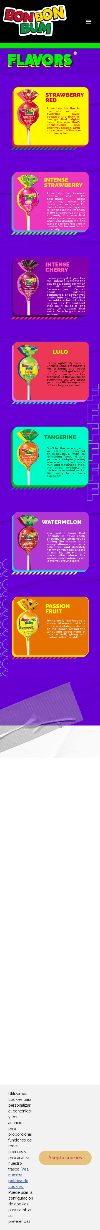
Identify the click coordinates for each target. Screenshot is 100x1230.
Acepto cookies (65, 1157)
